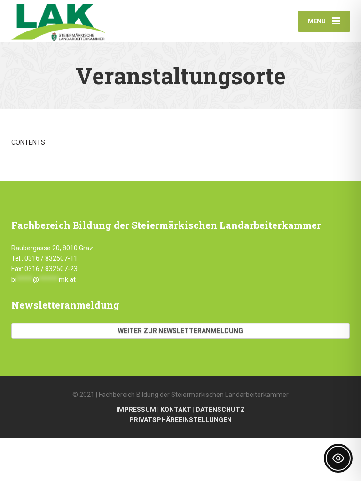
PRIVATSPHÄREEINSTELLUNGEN (180, 420)
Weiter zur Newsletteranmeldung (180, 330)
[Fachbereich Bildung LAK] (58, 21)
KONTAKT (175, 409)
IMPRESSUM (136, 409)
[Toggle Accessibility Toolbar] (338, 458)
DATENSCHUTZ (220, 409)
